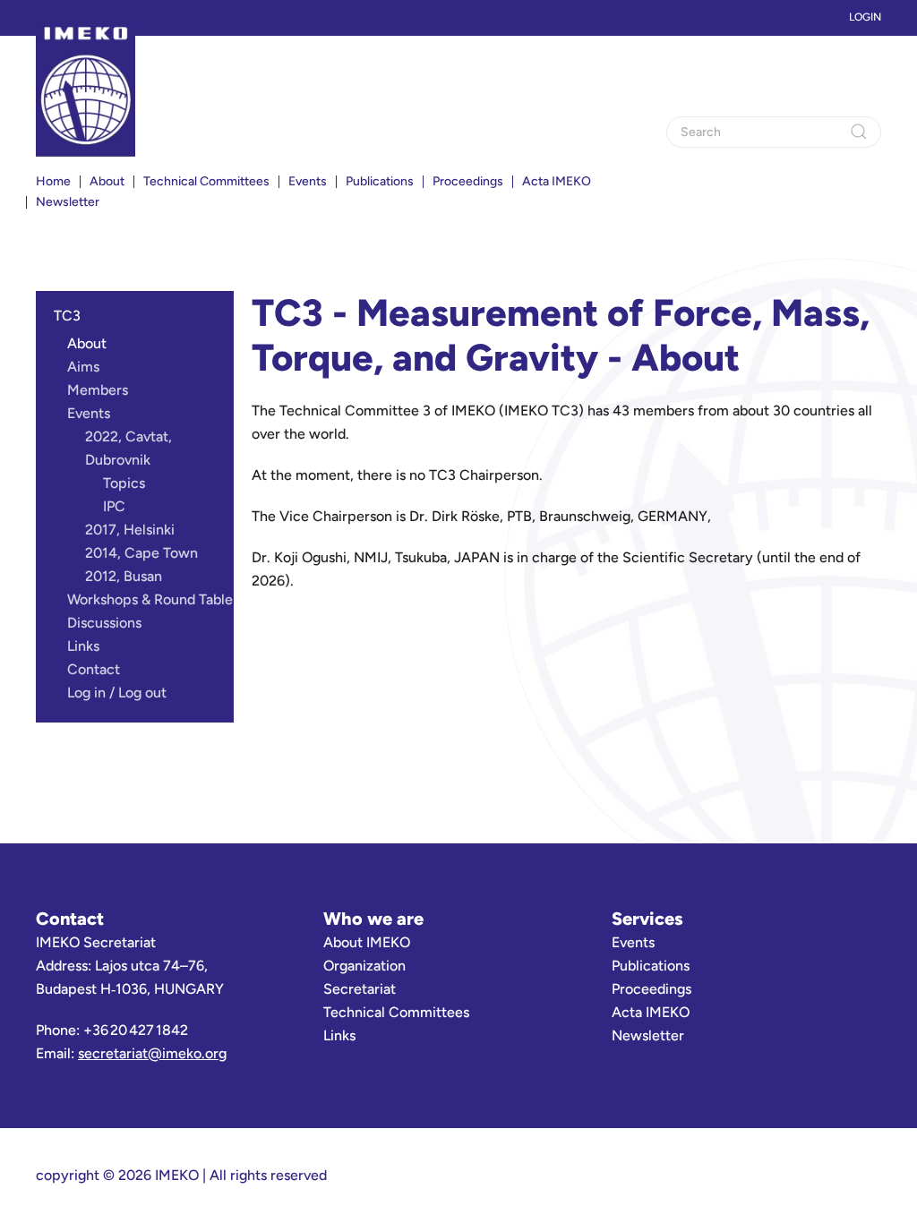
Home (53, 181)
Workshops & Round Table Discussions (150, 611)
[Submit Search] (858, 132)
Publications (651, 965)
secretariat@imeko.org (152, 1053)
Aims (83, 366)
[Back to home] (85, 89)
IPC (114, 506)
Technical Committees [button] (206, 181)
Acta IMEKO (556, 181)
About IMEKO (366, 942)
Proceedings (468, 181)
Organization (364, 965)
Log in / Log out (117, 692)
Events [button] (307, 181)
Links (83, 645)
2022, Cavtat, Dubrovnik (128, 448)
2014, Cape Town (141, 552)
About (107, 181)
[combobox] (773, 132)
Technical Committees (396, 1012)
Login (865, 17)
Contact (93, 669)
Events (88, 413)
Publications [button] (380, 181)
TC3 (67, 315)
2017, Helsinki (130, 529)
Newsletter (67, 202)
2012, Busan (123, 576)
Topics (124, 483)
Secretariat (359, 988)
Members (97, 389)
